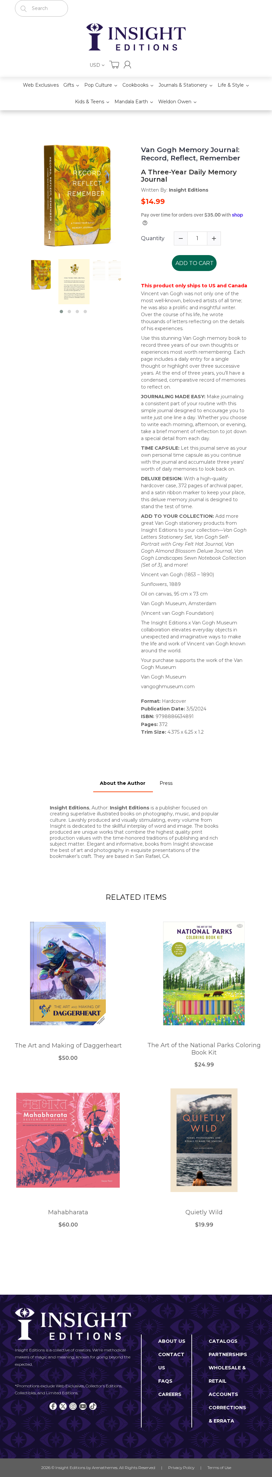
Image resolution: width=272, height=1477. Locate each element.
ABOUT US (171, 1341)
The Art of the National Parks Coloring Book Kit (204, 1049)
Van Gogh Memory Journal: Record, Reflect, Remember (190, 153)
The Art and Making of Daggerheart (68, 1045)
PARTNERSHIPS (228, 1354)
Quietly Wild (204, 1212)
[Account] (127, 64)
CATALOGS (223, 1341)
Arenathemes (104, 1467)
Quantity (153, 238)
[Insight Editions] (136, 36)
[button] (61, 311)
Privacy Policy (181, 1467)
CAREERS (169, 1394)
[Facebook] (53, 1406)
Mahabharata (68, 1212)
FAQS (165, 1381)
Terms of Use (219, 1467)
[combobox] (41, 8)
